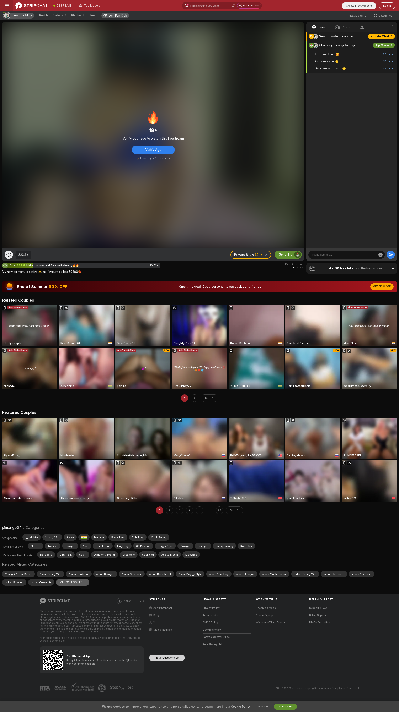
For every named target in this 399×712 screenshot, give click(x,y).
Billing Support (318, 615)
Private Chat (380, 36)
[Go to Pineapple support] (102, 688)
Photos (78, 15)
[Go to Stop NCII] (122, 688)
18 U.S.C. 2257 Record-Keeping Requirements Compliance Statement (317, 688)
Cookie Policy (240, 706)
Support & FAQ (318, 608)
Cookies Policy (212, 629)
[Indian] (84, 537)
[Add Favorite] (9, 255)
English (127, 600)
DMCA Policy (210, 622)
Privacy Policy (211, 608)
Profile (43, 15)
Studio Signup (264, 615)
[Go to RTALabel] (45, 688)
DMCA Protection (319, 622)
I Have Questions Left (167, 657)
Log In (387, 5)
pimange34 (11, 527)
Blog (156, 615)
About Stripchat (162, 608)
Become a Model (266, 608)
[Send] (391, 255)
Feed (93, 15)
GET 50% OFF (382, 286)
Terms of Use (211, 615)
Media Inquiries (163, 629)
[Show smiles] (380, 254)
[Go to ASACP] (61, 688)
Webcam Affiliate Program (271, 622)
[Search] (233, 6)
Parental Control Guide (216, 637)
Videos (59, 15)
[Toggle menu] (6, 5)
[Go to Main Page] (31, 5)
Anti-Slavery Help (213, 644)
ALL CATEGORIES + (72, 582)
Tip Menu (382, 45)
